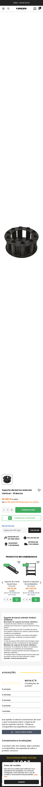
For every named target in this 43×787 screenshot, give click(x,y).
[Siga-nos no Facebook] (21, 761)
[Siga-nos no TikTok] (18, 762)
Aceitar (21, 782)
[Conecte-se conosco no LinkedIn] (28, 762)
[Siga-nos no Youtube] (25, 762)
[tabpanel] (12, 581)
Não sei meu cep (8, 526)
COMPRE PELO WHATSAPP (24, 518)
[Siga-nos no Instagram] (14, 762)
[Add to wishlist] (39, 490)
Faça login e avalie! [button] (23, 732)
